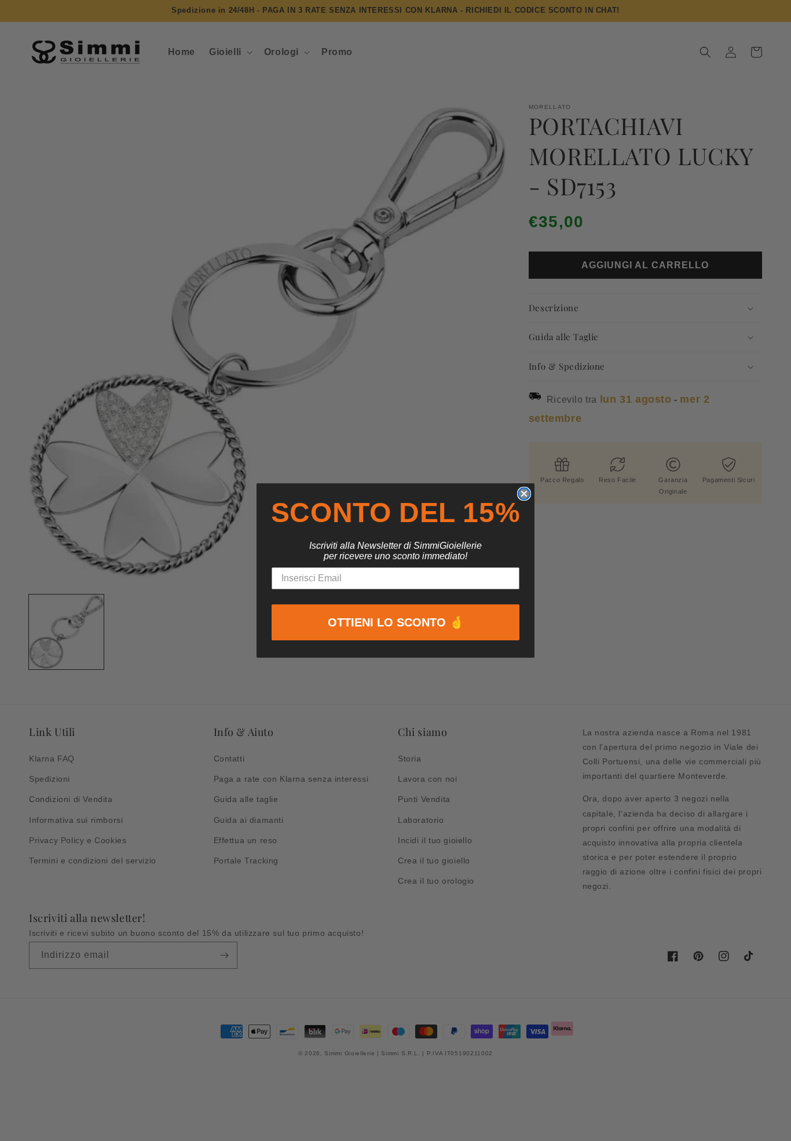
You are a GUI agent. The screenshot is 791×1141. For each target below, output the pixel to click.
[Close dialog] (524, 494)
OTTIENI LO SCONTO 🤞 (396, 622)
